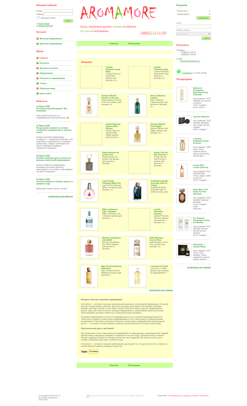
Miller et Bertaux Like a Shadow (110, 210)
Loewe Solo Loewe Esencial (200, 166)
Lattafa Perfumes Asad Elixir (113, 69)
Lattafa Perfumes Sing (161, 68)
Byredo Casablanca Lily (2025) (111, 239)
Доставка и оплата (49, 68)
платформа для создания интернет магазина (188, 396)
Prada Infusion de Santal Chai (110, 153)
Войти (68, 21)
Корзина (181, 5)
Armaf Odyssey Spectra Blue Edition (113, 126)
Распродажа (134, 43)
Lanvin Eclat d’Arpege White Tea (111, 182)
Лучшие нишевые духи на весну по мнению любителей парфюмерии (53, 159)
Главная (44, 58)
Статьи (43, 83)
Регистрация (43, 23)
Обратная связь (47, 88)
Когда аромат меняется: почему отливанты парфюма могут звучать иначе (54, 130)
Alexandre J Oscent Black (199, 245)
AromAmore (187, 73)
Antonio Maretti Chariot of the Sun (110, 97)
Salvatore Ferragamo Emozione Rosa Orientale (200, 91)
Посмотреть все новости (60, 196)
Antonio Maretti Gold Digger (157, 125)
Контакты (44, 63)
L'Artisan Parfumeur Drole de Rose (201, 141)
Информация (46, 73)
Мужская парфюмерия (51, 44)
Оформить (203, 18)
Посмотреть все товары (161, 290)
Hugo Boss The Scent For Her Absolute (200, 191)
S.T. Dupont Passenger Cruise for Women (201, 220)
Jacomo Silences (201, 117)
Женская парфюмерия (51, 38)
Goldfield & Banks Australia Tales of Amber (159, 183)
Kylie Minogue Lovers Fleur (156, 239)
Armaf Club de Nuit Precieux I (161, 153)
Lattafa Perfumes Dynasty (158, 211)
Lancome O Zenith (159, 266)
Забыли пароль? (44, 26)
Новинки (113, 43)
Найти (206, 38)
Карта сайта (45, 93)
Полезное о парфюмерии (52, 78)
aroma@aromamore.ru (190, 61)
